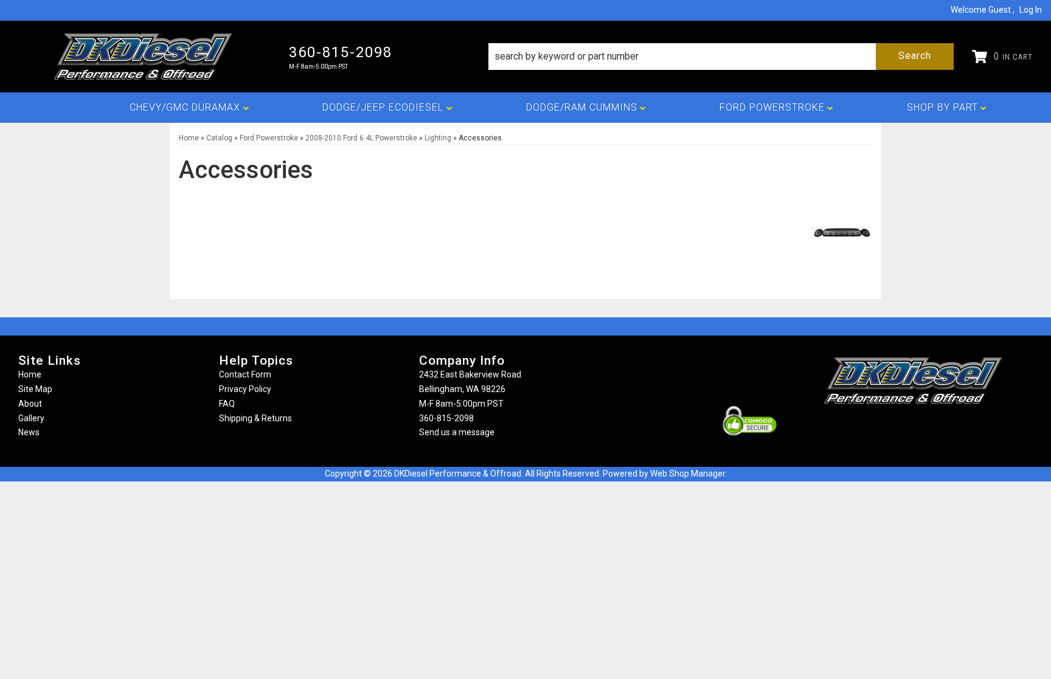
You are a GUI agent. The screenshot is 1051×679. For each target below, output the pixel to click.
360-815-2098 (446, 418)
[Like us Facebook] (893, 427)
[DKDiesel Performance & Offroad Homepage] (144, 56)
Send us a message (456, 432)
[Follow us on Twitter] (926, 427)
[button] (721, 56)
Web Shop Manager (687, 473)
